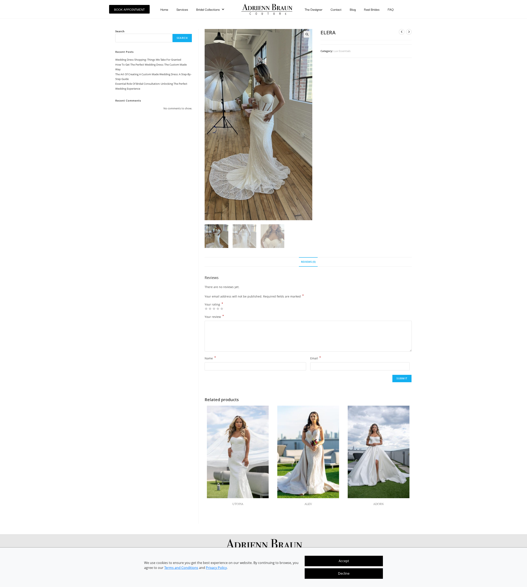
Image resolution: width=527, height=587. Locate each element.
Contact (336, 9)
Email (315, 358)
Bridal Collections (208, 9)
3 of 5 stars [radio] (213, 308)
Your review (214, 316)
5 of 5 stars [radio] (221, 308)
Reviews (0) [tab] (308, 262)
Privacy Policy (216, 567)
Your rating (214, 304)
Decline (344, 573)
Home (164, 9)
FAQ (391, 9)
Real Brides (371, 9)
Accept (344, 561)
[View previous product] (402, 32)
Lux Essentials (342, 51)
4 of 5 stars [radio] (217, 308)
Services (182, 9)
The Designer (313, 9)
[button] (307, 34)
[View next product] (409, 32)
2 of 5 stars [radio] (210, 308)
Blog (353, 9)
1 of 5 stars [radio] (206, 308)
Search (120, 31)
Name (210, 358)
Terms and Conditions (181, 567)
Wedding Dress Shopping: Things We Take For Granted (148, 59)
